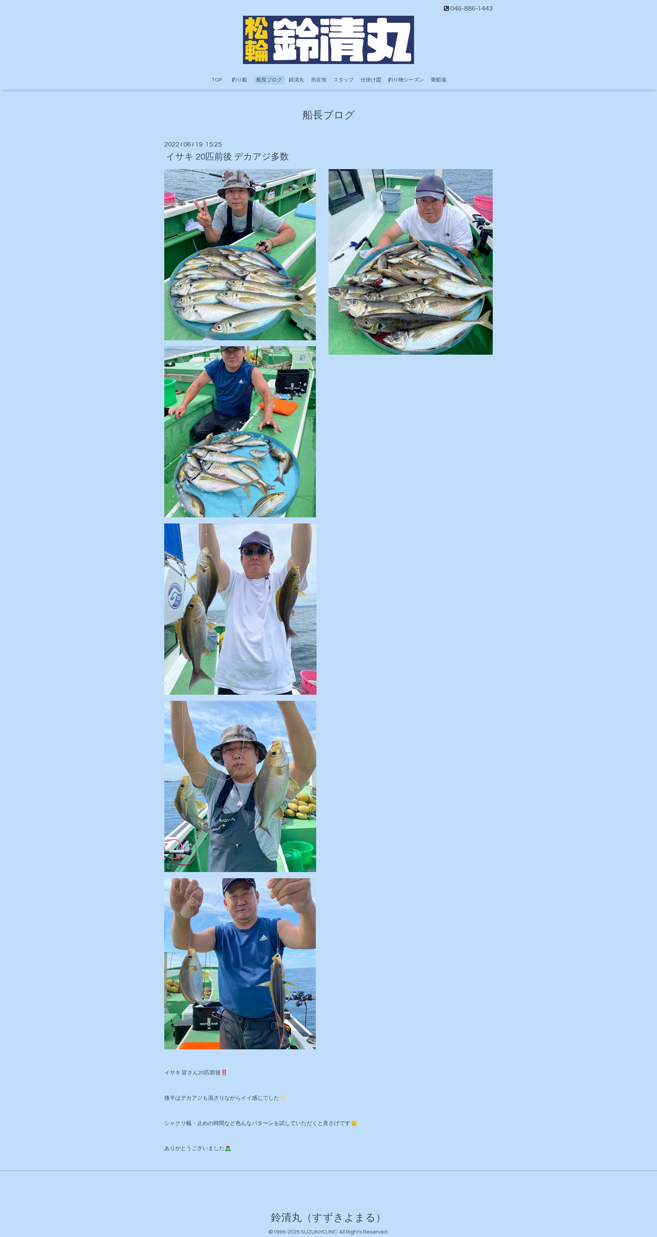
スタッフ (343, 80)
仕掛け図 (371, 80)
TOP (216, 80)
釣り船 (242, 80)
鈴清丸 (296, 80)
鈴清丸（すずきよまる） (328, 1217)
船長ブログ (269, 80)
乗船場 (438, 80)
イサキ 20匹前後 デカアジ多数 (227, 156)
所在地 (318, 80)
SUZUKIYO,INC (319, 1232)
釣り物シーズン (406, 80)
